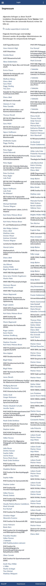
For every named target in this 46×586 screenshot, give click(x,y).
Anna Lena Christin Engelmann (14, 276)
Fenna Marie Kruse (10, 458)
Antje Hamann (35, 121)
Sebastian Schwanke (38, 311)
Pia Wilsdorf (7, 193)
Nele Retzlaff (35, 304)
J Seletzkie (7, 541)
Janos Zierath (8, 377)
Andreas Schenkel (10, 238)
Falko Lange (34, 254)
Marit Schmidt (8, 506)
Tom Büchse (35, 223)
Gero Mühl (7, 84)
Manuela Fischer (36, 201)
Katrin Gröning (35, 165)
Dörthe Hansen (9, 451)
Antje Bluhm (35, 179)
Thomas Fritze (35, 118)
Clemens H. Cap (9, 104)
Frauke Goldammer (37, 144)
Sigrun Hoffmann (9, 132)
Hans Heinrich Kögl (10, 48)
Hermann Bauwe (9, 285)
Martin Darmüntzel (37, 302)
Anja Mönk (34, 440)
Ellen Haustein (35, 327)
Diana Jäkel (7, 81)
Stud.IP (3, 584)
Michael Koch (35, 126)
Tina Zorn (6, 89)
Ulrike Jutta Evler (36, 151)
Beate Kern (7, 527)
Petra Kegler (7, 150)
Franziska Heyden (9, 536)
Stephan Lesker (9, 429)
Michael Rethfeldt (10, 204)
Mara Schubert (36, 237)
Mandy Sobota (8, 495)
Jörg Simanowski (36, 286)
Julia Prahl (7, 178)
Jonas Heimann (9, 525)
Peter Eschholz (8, 173)
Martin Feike (8, 278)
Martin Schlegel (9, 569)
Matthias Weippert (10, 574)
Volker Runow (8, 438)
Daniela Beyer (8, 55)
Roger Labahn (8, 305)
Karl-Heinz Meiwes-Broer (12, 215)
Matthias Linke (8, 233)
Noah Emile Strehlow (11, 421)
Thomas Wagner (9, 241)
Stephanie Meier (36, 131)
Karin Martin (8, 333)
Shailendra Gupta (9, 141)
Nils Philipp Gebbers (10, 228)
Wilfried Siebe (35, 355)
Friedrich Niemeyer (37, 133)
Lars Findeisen (35, 393)
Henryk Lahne (8, 247)
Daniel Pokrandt (9, 152)
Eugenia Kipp (35, 230)
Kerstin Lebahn (36, 206)
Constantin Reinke (37, 420)
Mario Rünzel (35, 309)
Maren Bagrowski (9, 294)
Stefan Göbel (35, 325)
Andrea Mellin (8, 267)
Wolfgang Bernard (10, 386)
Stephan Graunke (9, 342)
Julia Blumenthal (36, 163)
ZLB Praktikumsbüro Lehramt (14, 543)
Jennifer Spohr (8, 408)
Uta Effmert (7, 264)
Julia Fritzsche (35, 322)
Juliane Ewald (35, 435)
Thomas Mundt (9, 115)
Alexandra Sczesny (10, 518)
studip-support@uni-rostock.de (17, 29)
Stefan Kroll (7, 395)
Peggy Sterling (8, 86)
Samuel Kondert (36, 402)
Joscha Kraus (8, 456)
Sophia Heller (8, 453)
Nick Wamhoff (35, 135)
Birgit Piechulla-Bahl (10, 269)
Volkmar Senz (35, 208)
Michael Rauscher (37, 346)
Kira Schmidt (35, 335)
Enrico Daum (8, 70)
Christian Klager (9, 516)
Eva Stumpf (7, 509)
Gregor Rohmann (9, 397)
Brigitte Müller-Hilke (38, 215)
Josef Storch (35, 337)
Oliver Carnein (8, 555)
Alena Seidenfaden (10, 62)
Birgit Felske (7, 360)
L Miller (6, 566)
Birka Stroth (34, 187)
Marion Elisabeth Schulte (12, 406)
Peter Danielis (8, 106)
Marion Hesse (35, 344)
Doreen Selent (35, 156)
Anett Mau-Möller (10, 564)
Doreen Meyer (8, 236)
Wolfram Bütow (9, 79)
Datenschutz (40, 584)
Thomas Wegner (9, 206)
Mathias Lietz (35, 194)
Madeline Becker (9, 469)
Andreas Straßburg (10, 335)
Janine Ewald (8, 288)
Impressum (21, 584)
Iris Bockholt (35, 142)
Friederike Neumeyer (11, 388)
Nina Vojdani (8, 353)
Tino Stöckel (8, 571)
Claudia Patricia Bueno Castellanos (16, 504)
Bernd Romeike (36, 307)
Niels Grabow (35, 203)
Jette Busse (7, 448)
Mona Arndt (35, 116)
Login (18, 2)
